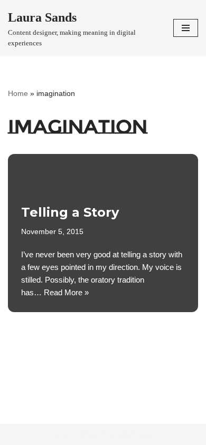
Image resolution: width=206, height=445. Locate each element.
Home (18, 93)
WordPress (135, 434)
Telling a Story (70, 212)
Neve (62, 434)
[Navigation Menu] (185, 28)
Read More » (66, 292)
